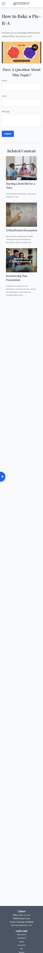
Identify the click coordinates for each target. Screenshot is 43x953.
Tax (21, 949)
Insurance (22, 945)
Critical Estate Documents (21, 230)
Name (4, 80)
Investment (21, 938)
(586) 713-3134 (24, 915)
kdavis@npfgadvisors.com (21, 925)
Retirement (21, 934)
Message (6, 111)
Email (4, 96)
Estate (21, 941)
